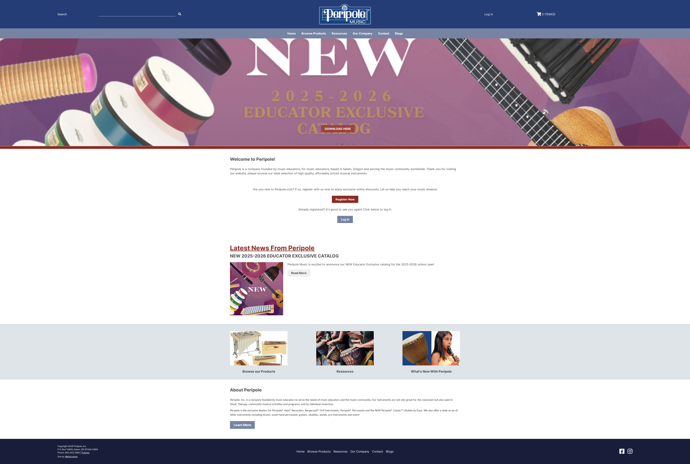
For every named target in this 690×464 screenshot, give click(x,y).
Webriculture (71, 456)
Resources (339, 33)
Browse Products (314, 33)
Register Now (345, 199)
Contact (383, 33)
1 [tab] (337, 144)
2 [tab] (342, 144)
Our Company (362, 33)
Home (291, 33)
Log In (345, 219)
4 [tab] (353, 144)
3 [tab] (347, 144)
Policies (85, 452)
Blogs (399, 33)
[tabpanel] (345, 92)
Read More (299, 273)
